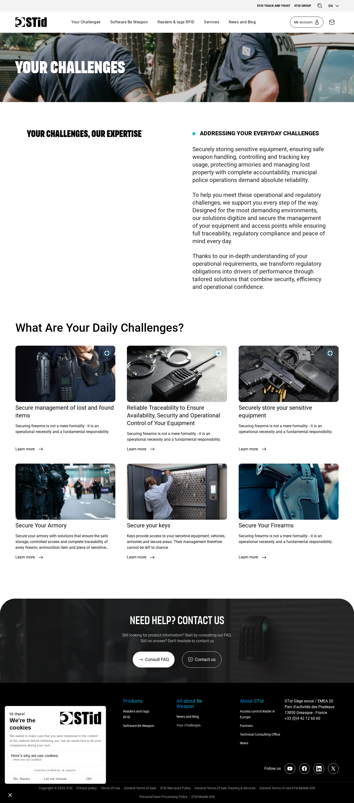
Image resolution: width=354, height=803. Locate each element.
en (330, 6)
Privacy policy (86, 788)
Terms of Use (110, 788)
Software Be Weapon (129, 22)
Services (211, 22)
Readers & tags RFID (175, 22)
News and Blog (242, 22)
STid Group (302, 5)
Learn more (25, 449)
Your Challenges (85, 22)
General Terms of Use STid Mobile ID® (287, 788)
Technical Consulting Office (260, 734)
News (244, 743)
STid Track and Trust (273, 5)
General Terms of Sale (140, 788)
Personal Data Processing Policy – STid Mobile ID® (177, 797)
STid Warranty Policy (175, 788)
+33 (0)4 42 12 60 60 (302, 718)
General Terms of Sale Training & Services (225, 788)
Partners (246, 726)
